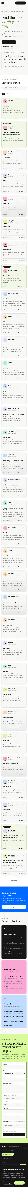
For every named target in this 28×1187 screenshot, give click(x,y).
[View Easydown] (14, 463)
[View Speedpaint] (14, 812)
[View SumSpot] (14, 108)
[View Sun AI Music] (14, 789)
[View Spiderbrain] (14, 439)
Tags (9, 1095)
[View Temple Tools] (14, 134)
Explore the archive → (8, 956)
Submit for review (14, 1134)
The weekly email (7, 1158)
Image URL (7, 1101)
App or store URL (6, 1077)
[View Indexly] (14, 370)
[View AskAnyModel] (14, 627)
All (3, 93)
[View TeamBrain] (14, 160)
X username (14, 1122)
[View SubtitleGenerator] (14, 301)
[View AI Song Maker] (14, 837)
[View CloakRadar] (14, 696)
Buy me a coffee (8, 1154)
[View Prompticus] (14, 252)
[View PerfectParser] (14, 347)
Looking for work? (8, 46)
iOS (7, 93)
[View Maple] (14, 393)
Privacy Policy (13, 1131)
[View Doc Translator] (14, 535)
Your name (5, 1108)
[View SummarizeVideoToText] (14, 766)
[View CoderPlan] (14, 558)
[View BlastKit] (14, 673)
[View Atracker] (14, 206)
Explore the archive (9, 42)
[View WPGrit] (14, 324)
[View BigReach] (14, 650)
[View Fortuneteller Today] (14, 604)
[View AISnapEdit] (14, 229)
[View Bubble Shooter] (14, 276)
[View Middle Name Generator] (14, 487)
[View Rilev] (14, 183)
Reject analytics (8, 1183)
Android (13, 93)
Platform (5, 1070)
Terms (17, 1129)
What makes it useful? (7, 1083)
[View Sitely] (14, 511)
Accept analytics (19, 1183)
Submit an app (20, 3)
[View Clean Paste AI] (14, 719)
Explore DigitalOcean (14, 907)
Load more (14, 880)
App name (5, 1064)
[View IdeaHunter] (14, 743)
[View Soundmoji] (14, 581)
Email (4, 1115)
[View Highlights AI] (14, 864)
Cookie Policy (10, 1179)
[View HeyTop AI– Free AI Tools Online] (14, 416)
